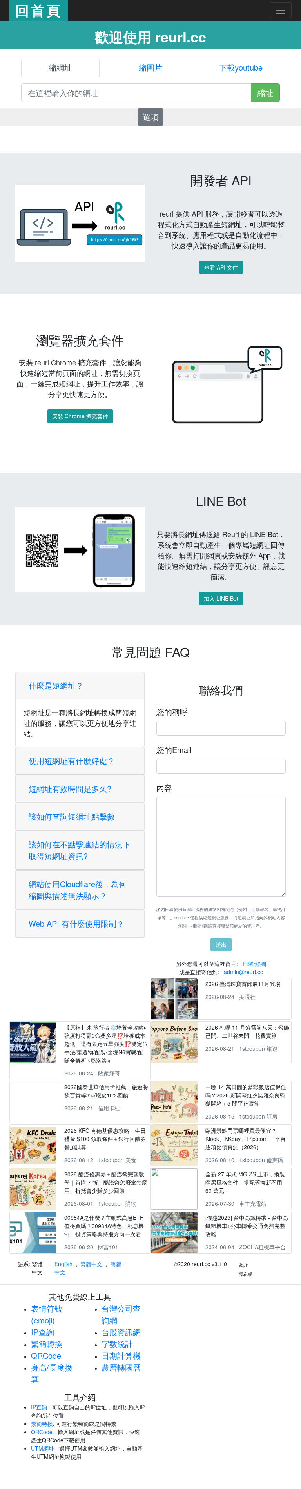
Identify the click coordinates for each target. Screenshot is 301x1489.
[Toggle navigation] (281, 10)
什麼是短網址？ (56, 685)
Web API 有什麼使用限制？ (76, 923)
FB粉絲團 (254, 964)
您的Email (173, 749)
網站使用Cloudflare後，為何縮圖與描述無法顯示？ (78, 889)
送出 (221, 944)
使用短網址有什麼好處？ (72, 760)
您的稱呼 (172, 711)
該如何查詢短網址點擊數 (72, 816)
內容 (164, 787)
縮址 (265, 92)
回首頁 (38, 10)
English (63, 1264)
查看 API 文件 (221, 267)
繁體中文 (91, 1264)
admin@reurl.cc (243, 972)
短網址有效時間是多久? (70, 788)
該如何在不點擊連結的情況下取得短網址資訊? (80, 850)
